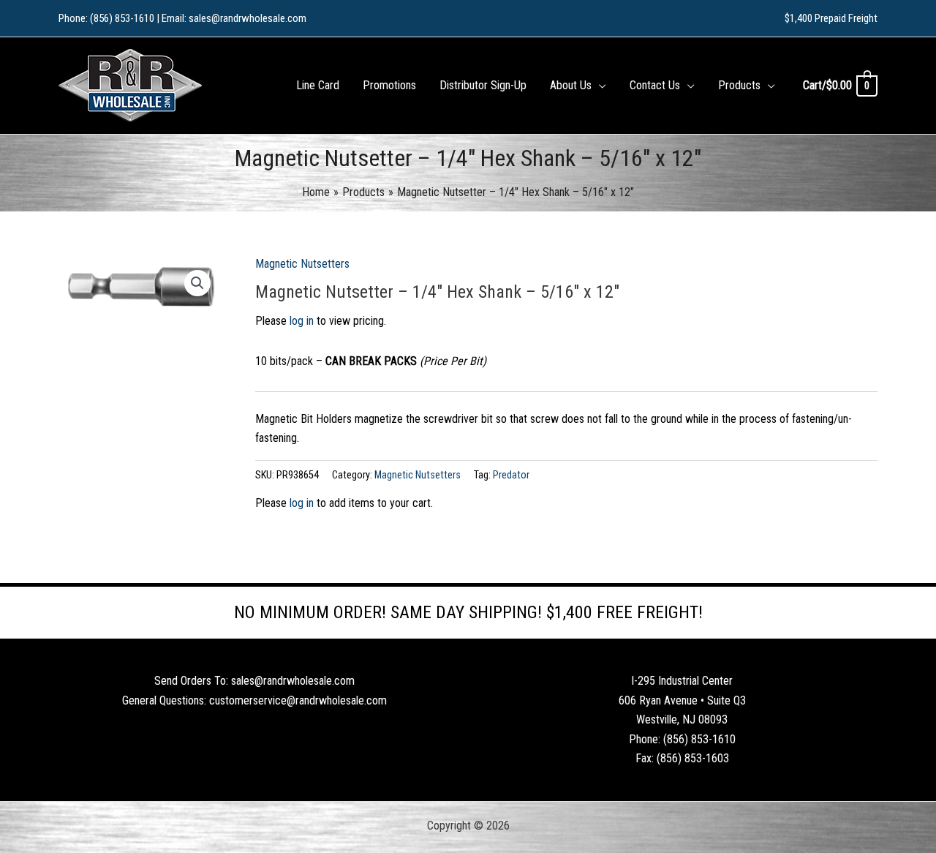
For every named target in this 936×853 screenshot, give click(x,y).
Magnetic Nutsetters (302, 264)
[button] (599, 85)
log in (302, 321)
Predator (511, 475)
